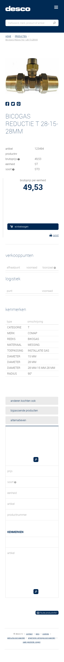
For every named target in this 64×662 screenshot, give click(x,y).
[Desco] (20, 7)
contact (29, 633)
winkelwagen (22, 226)
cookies (45, 633)
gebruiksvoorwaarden (16, 638)
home (8, 36)
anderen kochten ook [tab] (23, 401)
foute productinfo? (48, 612)
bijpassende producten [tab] (24, 410)
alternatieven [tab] (18, 420)
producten (21, 36)
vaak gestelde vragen (31, 642)
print (56, 235)
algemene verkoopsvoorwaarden (41, 638)
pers (37, 633)
